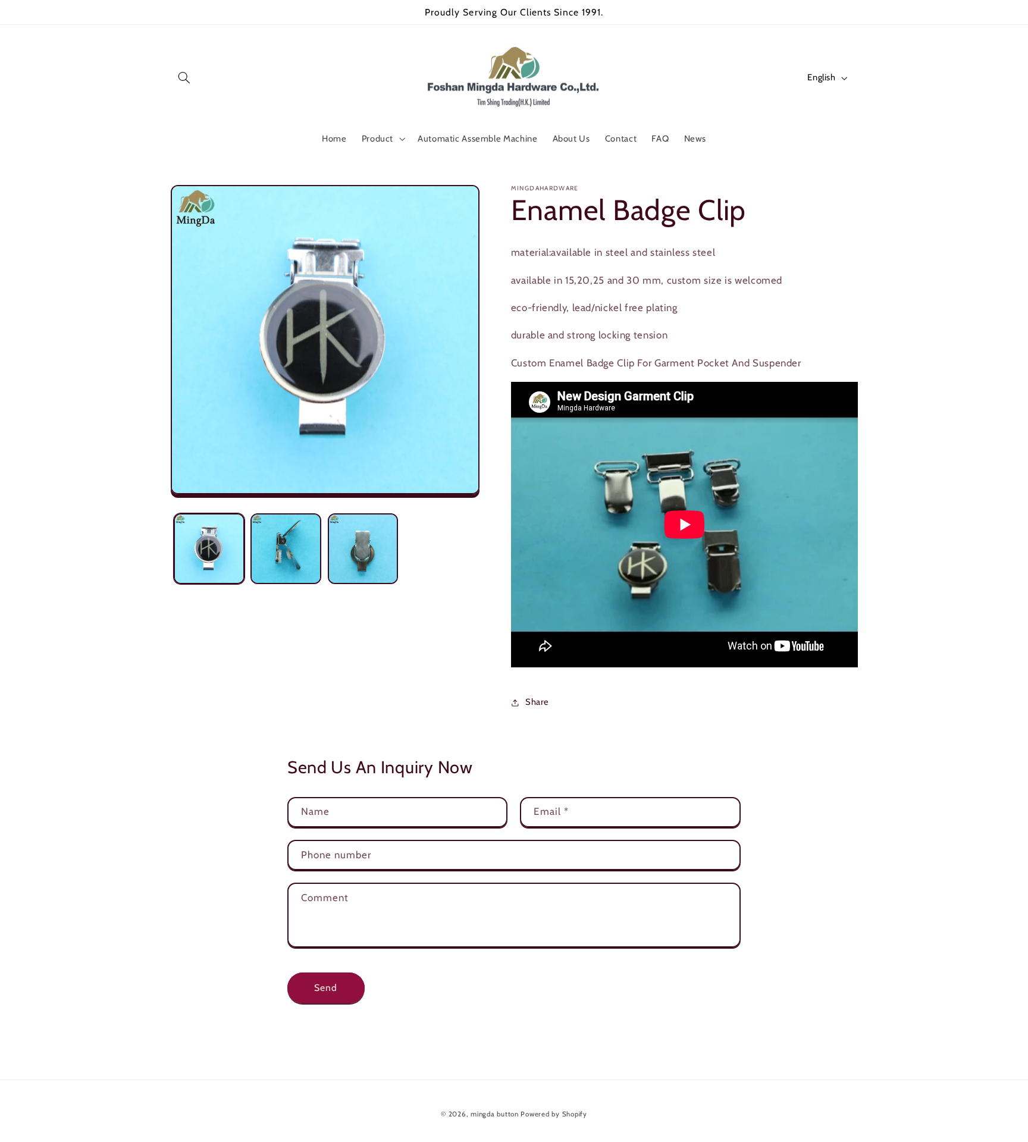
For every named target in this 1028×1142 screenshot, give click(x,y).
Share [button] (537, 702)
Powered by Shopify (554, 1114)
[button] (184, 78)
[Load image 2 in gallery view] (285, 548)
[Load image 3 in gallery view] (363, 548)
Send (325, 987)
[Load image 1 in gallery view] (209, 548)
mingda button (495, 1114)
